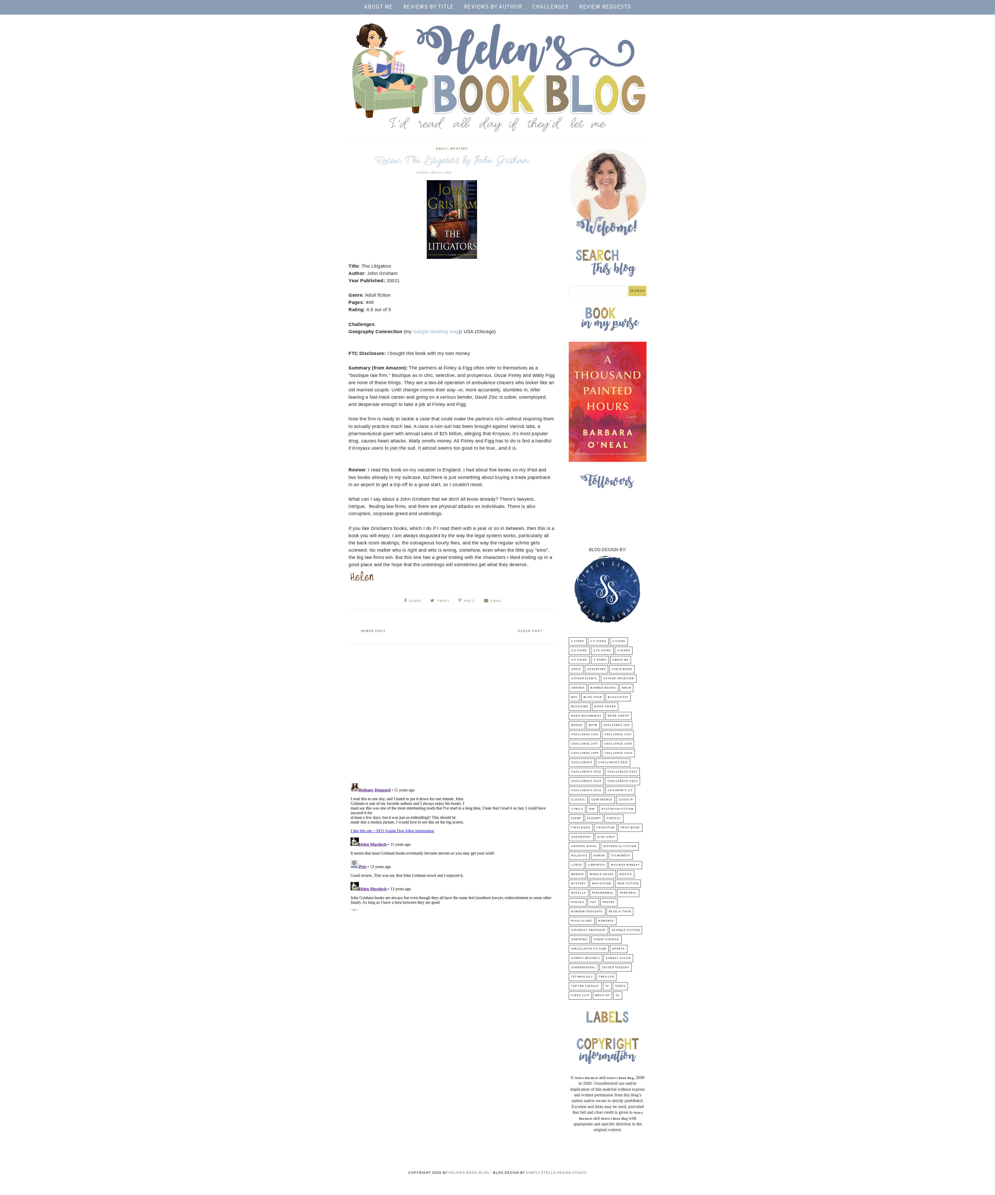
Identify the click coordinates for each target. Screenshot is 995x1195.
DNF (592, 809)
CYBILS (577, 809)
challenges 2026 (586, 790)
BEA (574, 697)
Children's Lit (620, 790)
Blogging (579, 706)
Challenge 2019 (584, 753)
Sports (618, 949)
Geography (581, 837)
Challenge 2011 (616, 725)
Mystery (459, 149)
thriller (606, 977)
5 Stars (600, 660)
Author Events (584, 678)
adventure (596, 669)
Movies (626, 874)
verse (620, 986)
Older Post (530, 631)
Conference (602, 799)
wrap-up (602, 995)
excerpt (594, 818)
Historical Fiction (619, 846)
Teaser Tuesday (615, 967)
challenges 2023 (622, 772)
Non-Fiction (628, 883)
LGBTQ (576, 865)
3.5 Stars (579, 650)
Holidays (579, 855)
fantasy (614, 818)
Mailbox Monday (625, 865)
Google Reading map (436, 331)
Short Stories (606, 939)
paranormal (603, 893)
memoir (577, 874)
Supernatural (583, 967)
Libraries (596, 865)
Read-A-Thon (620, 911)
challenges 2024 (586, 781)
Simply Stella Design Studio (556, 1173)
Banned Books (603, 688)
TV (607, 986)
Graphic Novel (584, 846)
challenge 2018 (618, 744)
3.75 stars (602, 650)
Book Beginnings (586, 716)
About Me (378, 7)
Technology (582, 977)
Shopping (579, 939)
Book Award (605, 706)
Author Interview (618, 678)
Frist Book (630, 827)
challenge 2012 (584, 734)
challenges (581, 762)
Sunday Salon (618, 958)
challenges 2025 (622, 781)
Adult (442, 149)
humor (599, 855)
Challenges (550, 7)
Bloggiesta (618, 697)
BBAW (626, 688)
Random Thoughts (587, 911)
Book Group (618, 716)
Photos (577, 902)
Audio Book (622, 669)
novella (578, 893)
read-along (581, 921)
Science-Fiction (626, 930)
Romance (606, 921)
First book (581, 827)
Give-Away (606, 837)
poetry (609, 902)
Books (577, 725)
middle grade (602, 874)
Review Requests (605, 7)
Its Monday (620, 855)
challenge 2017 (584, 744)
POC (593, 902)
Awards (578, 688)
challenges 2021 (613, 762)
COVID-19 (626, 799)
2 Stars (577, 641)
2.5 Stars (598, 641)
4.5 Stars (579, 660)
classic (578, 799)
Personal (628, 893)
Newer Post (373, 631)
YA (618, 995)
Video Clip (580, 995)
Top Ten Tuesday (585, 986)
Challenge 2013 (617, 734)
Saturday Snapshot (588, 930)
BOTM (593, 725)
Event (576, 818)
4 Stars (623, 650)
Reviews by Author (493, 7)
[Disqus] (452, 711)
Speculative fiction (588, 949)
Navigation (602, 883)
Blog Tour (593, 697)
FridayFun (605, 827)
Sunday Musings (585, 958)
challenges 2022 (586, 772)
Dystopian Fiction (617, 809)
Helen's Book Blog (469, 1173)
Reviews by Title (428, 7)
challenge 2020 (618, 753)
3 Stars (619, 641)
